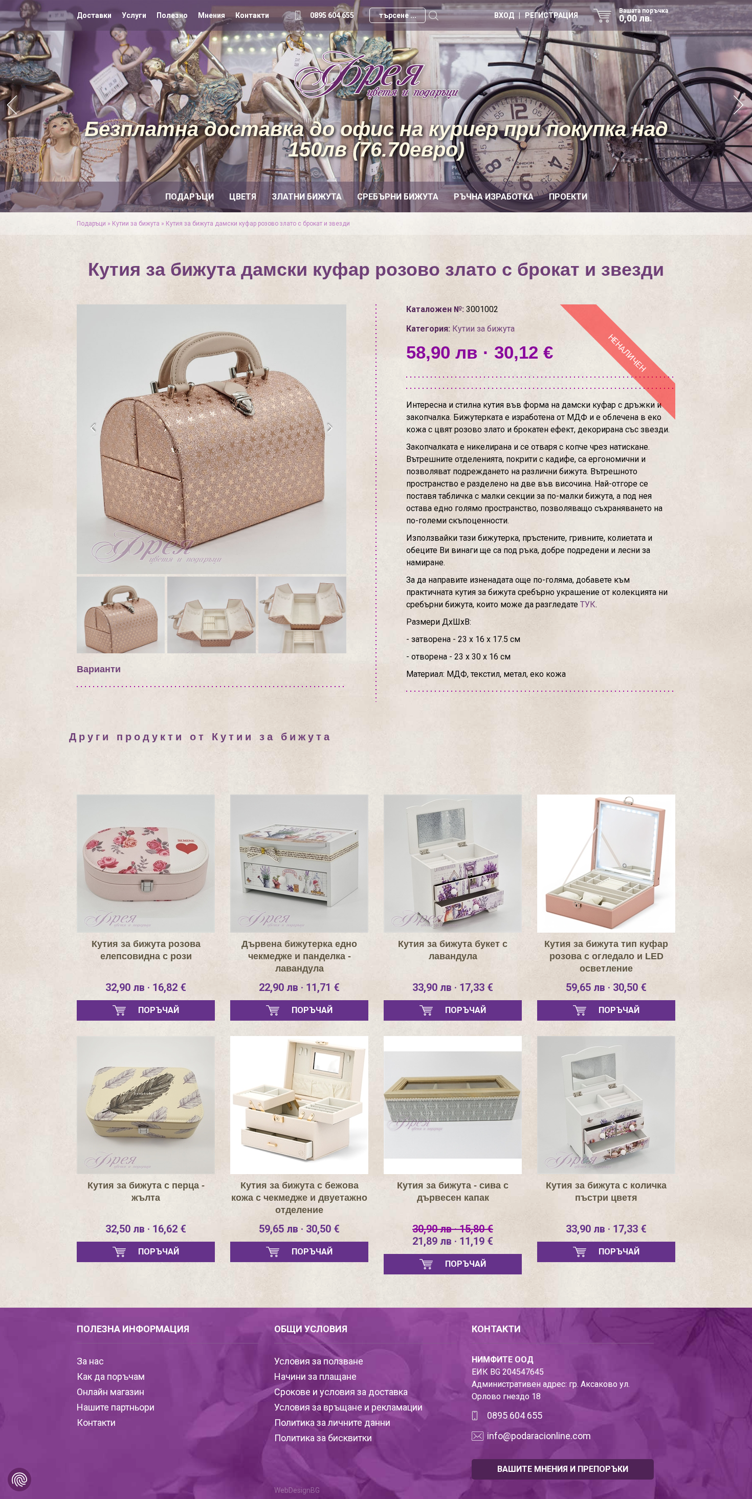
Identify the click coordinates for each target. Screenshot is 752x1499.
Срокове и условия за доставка (341, 1391)
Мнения (211, 15)
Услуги (134, 15)
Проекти (568, 197)
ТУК (587, 604)
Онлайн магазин (110, 1391)
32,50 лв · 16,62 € (145, 1229)
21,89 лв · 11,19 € (452, 1235)
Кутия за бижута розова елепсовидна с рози (146, 950)
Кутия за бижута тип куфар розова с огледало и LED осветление (606, 956)
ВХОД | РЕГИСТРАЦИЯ (536, 15)
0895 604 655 (332, 15)
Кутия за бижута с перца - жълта (146, 1191)
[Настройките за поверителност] (19, 1479)
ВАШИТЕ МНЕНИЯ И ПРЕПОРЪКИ (562, 1469)
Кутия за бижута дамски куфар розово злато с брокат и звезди (258, 223)
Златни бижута (307, 197)
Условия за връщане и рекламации (348, 1407)
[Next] (739, 106)
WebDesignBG (297, 1490)
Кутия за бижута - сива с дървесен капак (452, 1191)
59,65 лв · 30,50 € (606, 987)
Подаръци (189, 197)
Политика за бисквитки (323, 1437)
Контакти (252, 15)
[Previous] (13, 106)
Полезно (172, 15)
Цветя (242, 197)
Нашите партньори (115, 1407)
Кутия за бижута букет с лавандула (452, 950)
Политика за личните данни (332, 1422)
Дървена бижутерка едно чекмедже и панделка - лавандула (299, 956)
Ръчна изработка (494, 197)
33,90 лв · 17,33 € (452, 987)
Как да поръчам (111, 1376)
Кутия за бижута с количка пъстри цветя (606, 1191)
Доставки (94, 15)
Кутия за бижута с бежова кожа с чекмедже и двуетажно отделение (299, 1197)
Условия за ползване (318, 1361)
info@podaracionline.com (539, 1435)
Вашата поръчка (643, 15)
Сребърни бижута (397, 197)
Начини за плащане (315, 1376)
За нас (90, 1361)
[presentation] (93, 428)
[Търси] (433, 15)
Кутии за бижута (136, 223)
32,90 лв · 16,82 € (145, 987)
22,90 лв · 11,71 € (299, 987)
